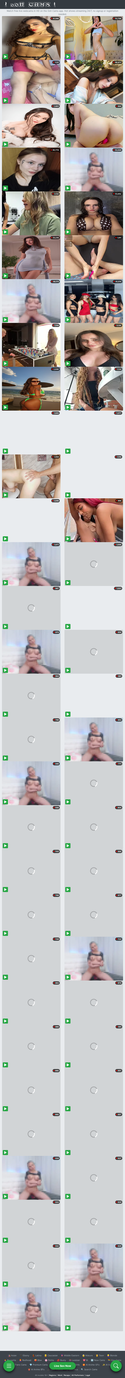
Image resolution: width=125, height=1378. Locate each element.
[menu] (9, 1366)
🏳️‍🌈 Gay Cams (114, 1360)
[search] (116, 1366)
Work (60, 1375)
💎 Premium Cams (38, 1364)
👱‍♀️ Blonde (112, 1355)
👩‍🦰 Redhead (25, 1360)
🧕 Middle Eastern (70, 1355)
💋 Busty (61, 1360)
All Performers (78, 1375)
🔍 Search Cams (89, 1369)
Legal (87, 1375)
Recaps (67, 1375)
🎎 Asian (12, 1355)
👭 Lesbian (74, 1360)
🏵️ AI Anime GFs (91, 1364)
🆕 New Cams (98, 1360)
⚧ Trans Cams (19, 1364)
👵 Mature (87, 1355)
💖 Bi (85, 1360)
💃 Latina (36, 1355)
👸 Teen (100, 1355)
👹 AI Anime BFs (36, 1369)
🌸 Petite (49, 1360)
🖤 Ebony (24, 1355)
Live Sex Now (62, 1365)
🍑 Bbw (38, 1360)
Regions (52, 1375)
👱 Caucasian (51, 1355)
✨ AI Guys (107, 1364)
